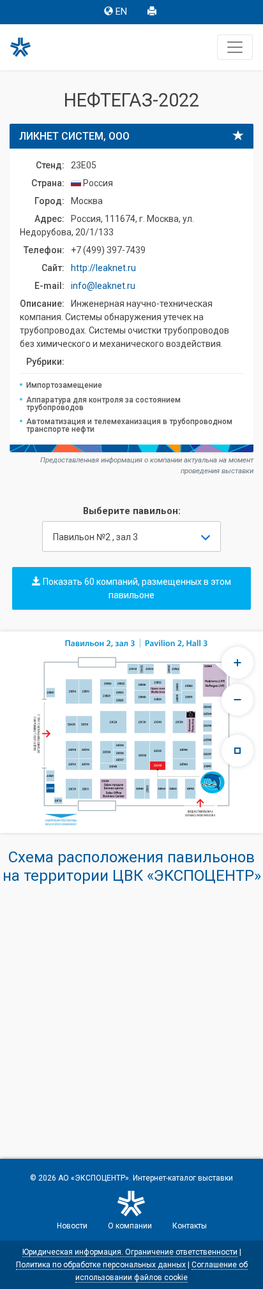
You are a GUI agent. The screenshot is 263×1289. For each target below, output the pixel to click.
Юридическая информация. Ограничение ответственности (129, 1252)
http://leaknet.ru (103, 268)
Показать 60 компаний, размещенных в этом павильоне (136, 588)
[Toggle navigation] (235, 47)
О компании (130, 1225)
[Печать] (153, 12)
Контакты (189, 1225)
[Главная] (26, 47)
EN (121, 11)
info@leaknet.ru (103, 286)
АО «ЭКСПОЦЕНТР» (93, 1178)
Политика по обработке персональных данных (101, 1264)
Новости (72, 1225)
